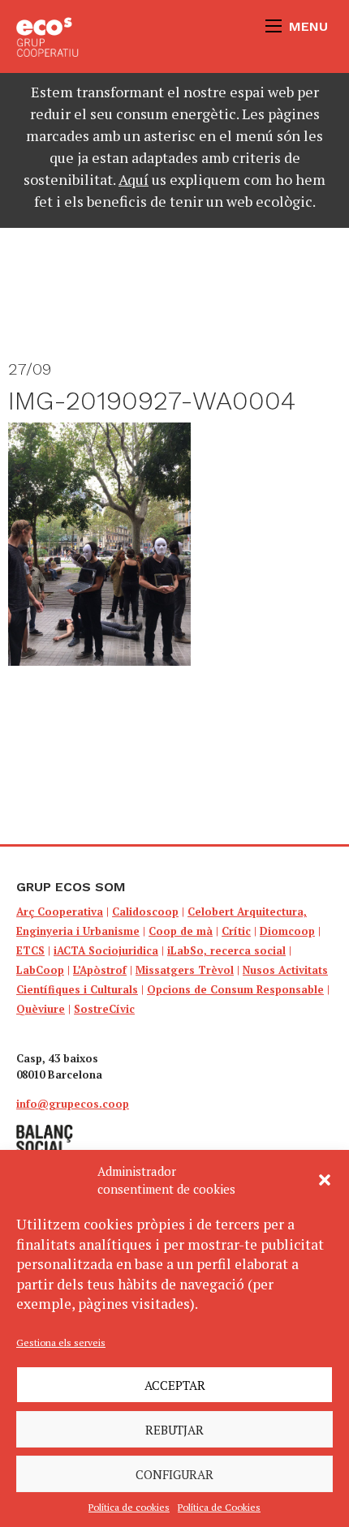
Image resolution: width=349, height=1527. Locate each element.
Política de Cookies (219, 1507)
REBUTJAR (174, 1430)
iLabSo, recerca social (226, 950)
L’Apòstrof (100, 970)
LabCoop (40, 970)
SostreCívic (104, 1009)
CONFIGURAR (174, 1474)
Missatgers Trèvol (185, 970)
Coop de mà (181, 931)
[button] (325, 1180)
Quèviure (40, 1009)
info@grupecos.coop (72, 1103)
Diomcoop (287, 931)
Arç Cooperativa (59, 911)
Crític (236, 931)
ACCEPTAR (174, 1385)
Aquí (133, 179)
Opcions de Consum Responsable (235, 989)
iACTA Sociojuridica (106, 950)
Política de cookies (129, 1507)
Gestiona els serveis (61, 1342)
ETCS (30, 950)
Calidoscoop (145, 911)
